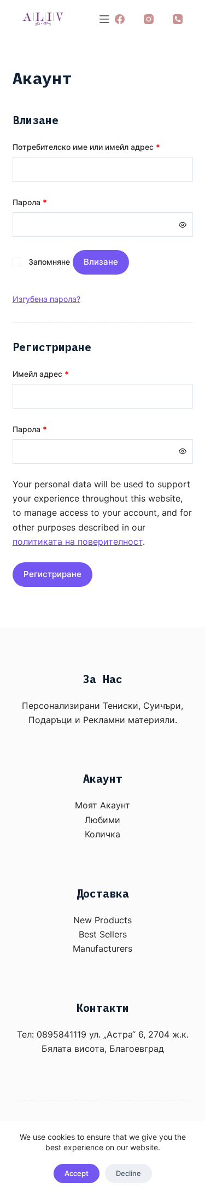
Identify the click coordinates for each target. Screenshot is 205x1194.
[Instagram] (149, 19)
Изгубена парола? (46, 299)
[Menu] (104, 19)
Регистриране (52, 574)
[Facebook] (120, 19)
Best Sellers (103, 934)
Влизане (101, 262)
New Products (102, 920)
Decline (128, 1173)
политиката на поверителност (78, 541)
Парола (30, 202)
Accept (77, 1173)
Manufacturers (102, 948)
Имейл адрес (41, 373)
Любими (102, 819)
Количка (102, 834)
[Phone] (178, 19)
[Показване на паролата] (182, 225)
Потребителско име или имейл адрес (86, 147)
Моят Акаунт (102, 805)
